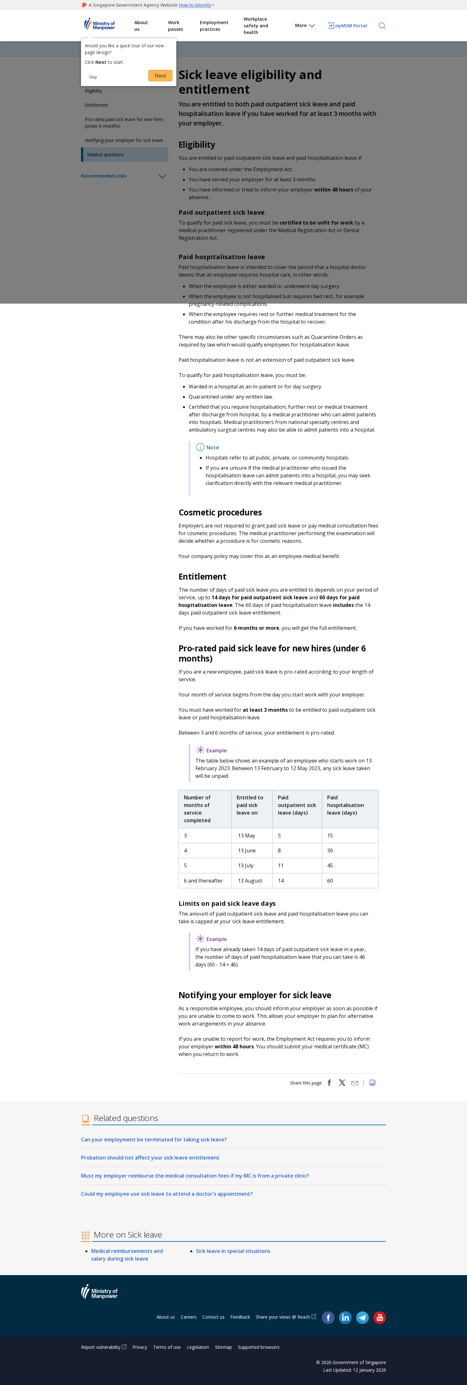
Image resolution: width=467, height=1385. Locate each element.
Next (160, 75)
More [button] (301, 25)
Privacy (139, 1347)
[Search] (382, 26)
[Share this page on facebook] (329, 1083)
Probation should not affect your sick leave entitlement (150, 1157)
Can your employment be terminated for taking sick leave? (154, 1139)
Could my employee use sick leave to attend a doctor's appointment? (167, 1193)
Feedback (240, 1317)
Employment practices (214, 25)
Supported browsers (259, 1347)
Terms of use (167, 1347)
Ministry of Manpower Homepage (107, 25)
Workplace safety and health (256, 25)
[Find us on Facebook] (328, 1317)
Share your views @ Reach (283, 1317)
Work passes (175, 25)
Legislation (198, 1347)
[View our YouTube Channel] (379, 1317)
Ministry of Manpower (104, 1295)
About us (141, 25)
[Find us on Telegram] (362, 1317)
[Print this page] (372, 1083)
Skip (93, 77)
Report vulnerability (100, 1347)
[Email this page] (355, 1083)
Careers (189, 1317)
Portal (351, 26)
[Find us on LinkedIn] (345, 1317)
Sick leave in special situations (233, 1250)
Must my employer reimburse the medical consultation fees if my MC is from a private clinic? (195, 1175)
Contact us (213, 1317)
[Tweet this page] (342, 1083)
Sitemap (223, 1347)
